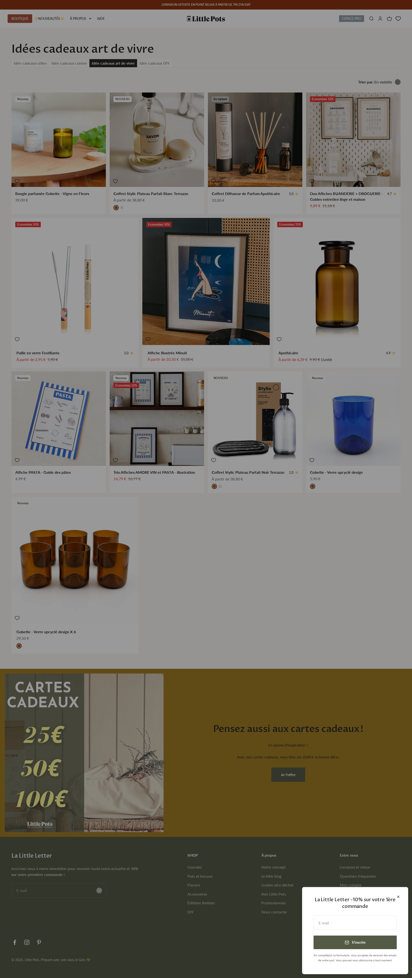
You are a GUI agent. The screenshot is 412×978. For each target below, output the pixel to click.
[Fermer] (398, 897)
